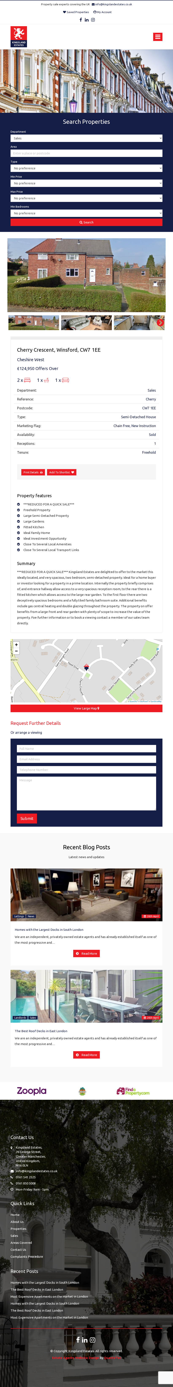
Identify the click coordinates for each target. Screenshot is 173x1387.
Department (18, 131)
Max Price (17, 191)
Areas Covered (21, 1242)
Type (14, 161)
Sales (33, 1017)
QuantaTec (134, 701)
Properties (18, 1228)
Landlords (20, 1017)
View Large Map (85, 708)
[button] (86, 667)
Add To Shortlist (59, 472)
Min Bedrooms (20, 206)
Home (15, 1215)
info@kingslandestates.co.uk (113, 4)
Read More (89, 953)
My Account (104, 12)
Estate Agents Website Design (75, 1358)
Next (158, 275)
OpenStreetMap (155, 701)
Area (14, 146)
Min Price (16, 176)
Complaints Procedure (27, 1256)
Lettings (19, 916)
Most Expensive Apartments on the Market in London (49, 1296)
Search (88, 222)
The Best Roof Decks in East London (41, 1031)
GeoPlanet (144, 701)
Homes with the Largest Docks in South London (49, 929)
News (31, 916)
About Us (17, 1222)
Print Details (31, 472)
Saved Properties (77, 12)
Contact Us (18, 1249)
